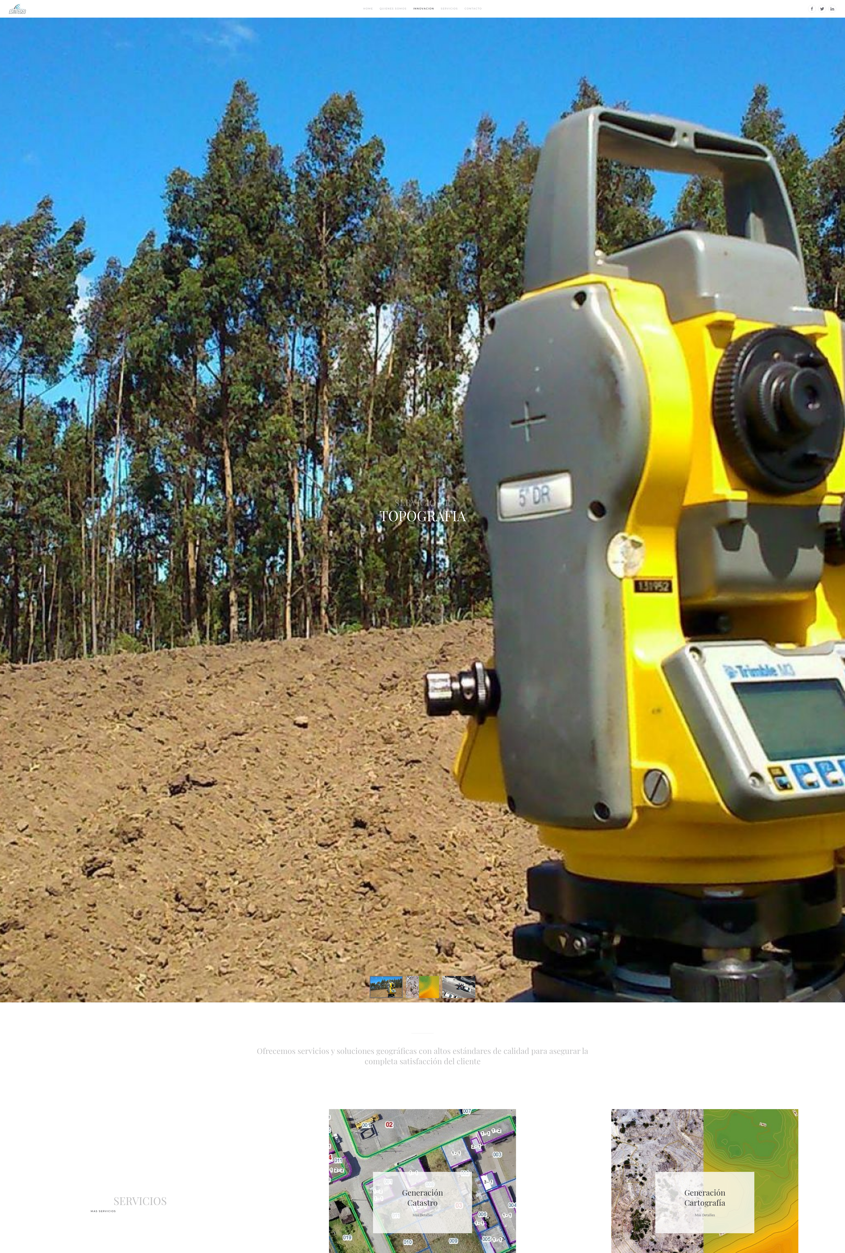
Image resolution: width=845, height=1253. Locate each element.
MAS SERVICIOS (103, 1211)
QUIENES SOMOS (393, 8)
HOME (368, 8)
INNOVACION (423, 8)
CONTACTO (473, 8)
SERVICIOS (449, 8)
